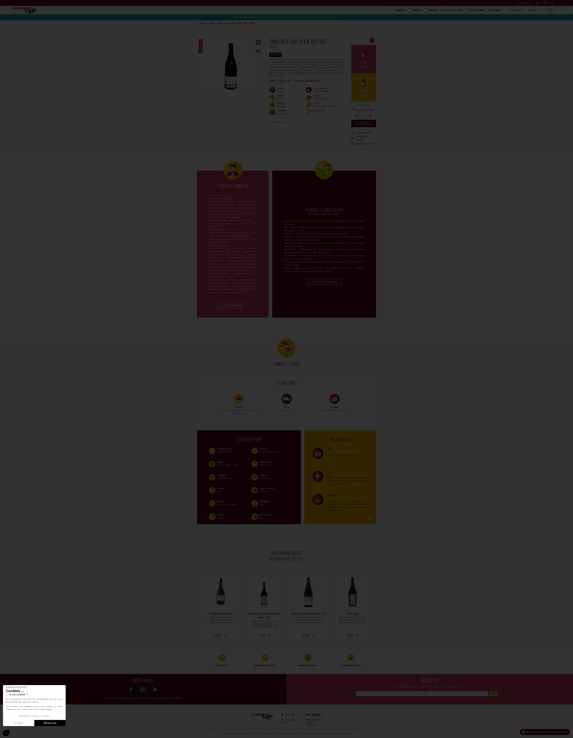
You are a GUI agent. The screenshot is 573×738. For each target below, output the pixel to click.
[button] (6, 733)
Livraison (309, 722)
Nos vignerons (516, 10)
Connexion (522, 3)
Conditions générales (314, 720)
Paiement (309, 725)
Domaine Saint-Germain (307, 81)
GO (494, 693)
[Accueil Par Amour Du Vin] (23, 10)
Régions (417, 10)
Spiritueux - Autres (451, 10)
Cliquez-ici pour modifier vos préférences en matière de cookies (326, 734)
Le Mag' (551, 10)
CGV (255, 734)
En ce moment (477, 10)
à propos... (534, 10)
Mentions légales (268, 734)
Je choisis (18, 723)
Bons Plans (494, 10)
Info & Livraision (229, 734)
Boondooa (244, 734)
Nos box (432, 10)
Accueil (201, 23)
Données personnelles (288, 734)
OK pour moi (50, 723)
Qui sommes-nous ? (289, 720)
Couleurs (400, 10)
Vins (211, 23)
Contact (284, 722)
